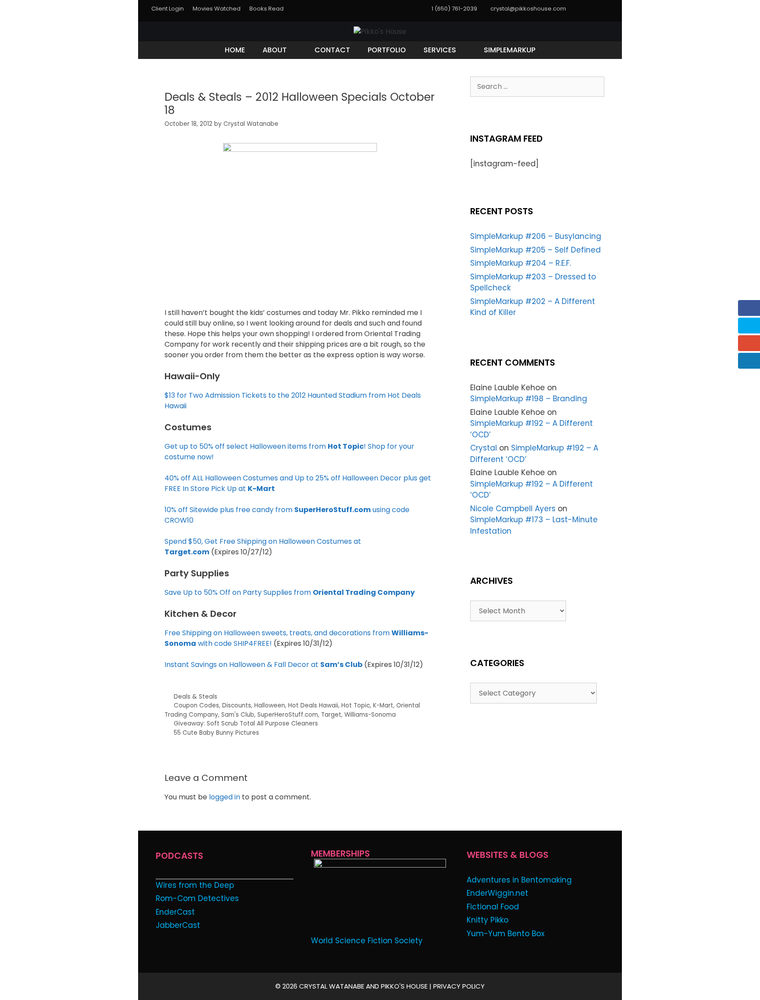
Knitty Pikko (487, 920)
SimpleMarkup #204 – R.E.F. (520, 263)
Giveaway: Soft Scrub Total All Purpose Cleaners (246, 723)
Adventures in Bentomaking (519, 880)
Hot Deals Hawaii (313, 705)
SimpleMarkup (509, 50)
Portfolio (387, 50)
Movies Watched (217, 8)
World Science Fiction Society (367, 940)
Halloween (269, 705)
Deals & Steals (195, 696)
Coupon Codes (196, 705)
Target (331, 715)
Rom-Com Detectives (197, 898)
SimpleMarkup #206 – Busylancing (535, 236)
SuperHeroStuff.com (287, 715)
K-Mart (383, 705)
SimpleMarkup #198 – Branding (528, 398)
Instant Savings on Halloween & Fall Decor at (263, 664)
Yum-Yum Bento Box (505, 933)
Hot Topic (355, 705)
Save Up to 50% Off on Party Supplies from (289, 592)
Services (440, 50)
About (275, 50)
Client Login (167, 8)
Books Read (266, 8)
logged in (224, 797)
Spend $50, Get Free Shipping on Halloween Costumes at (262, 541)
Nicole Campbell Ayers (512, 508)
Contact (332, 50)
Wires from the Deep (195, 885)
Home (235, 50)
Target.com (186, 552)
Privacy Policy (459, 986)
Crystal (483, 448)
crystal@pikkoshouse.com (528, 8)
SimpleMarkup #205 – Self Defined (535, 250)
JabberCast (178, 925)
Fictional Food (493, 906)
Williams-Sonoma (370, 715)
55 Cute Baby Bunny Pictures (216, 733)
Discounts (236, 705)
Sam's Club (237, 715)
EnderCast (175, 912)
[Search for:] (537, 86)
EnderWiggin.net (497, 893)
